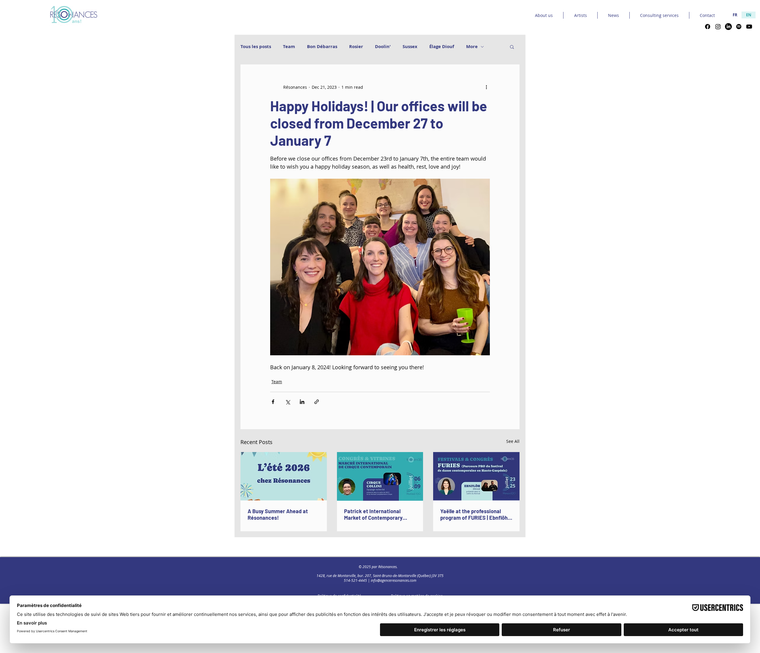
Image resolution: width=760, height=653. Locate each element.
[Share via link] (316, 402)
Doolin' (383, 46)
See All (513, 441)
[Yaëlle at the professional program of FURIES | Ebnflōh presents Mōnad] (476, 476)
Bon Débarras (322, 46)
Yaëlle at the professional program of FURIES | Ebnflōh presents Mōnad (474, 514)
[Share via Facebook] (273, 402)
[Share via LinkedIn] (302, 402)
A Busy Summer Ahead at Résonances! (278, 514)
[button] (512, 46)
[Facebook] (707, 26)
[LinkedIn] (728, 26)
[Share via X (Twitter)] (287, 402)
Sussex (410, 46)
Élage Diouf (441, 46)
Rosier (356, 46)
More (472, 46)
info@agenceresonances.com (393, 580)
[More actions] (486, 87)
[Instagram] (718, 26)
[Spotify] (738, 26)
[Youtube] (749, 26)
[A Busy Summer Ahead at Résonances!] (283, 476)
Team (289, 46)
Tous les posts (255, 46)
